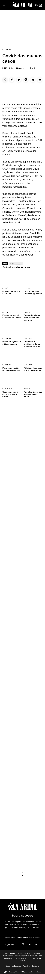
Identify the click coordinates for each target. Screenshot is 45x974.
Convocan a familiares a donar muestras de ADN (32, 344)
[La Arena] (22, 5)
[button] (11, 79)
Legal (8, 966)
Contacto (35, 966)
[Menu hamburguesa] (4, 5)
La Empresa (16, 966)
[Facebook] (17, 944)
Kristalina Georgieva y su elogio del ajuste (33, 394)
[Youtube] (36, 944)
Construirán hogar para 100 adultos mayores (32, 317)
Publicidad (26, 966)
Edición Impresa (15, 264)
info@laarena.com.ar (31, 937)
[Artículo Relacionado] (11, 278)
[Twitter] (29, 944)
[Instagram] (23, 944)
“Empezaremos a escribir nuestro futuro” (10, 394)
